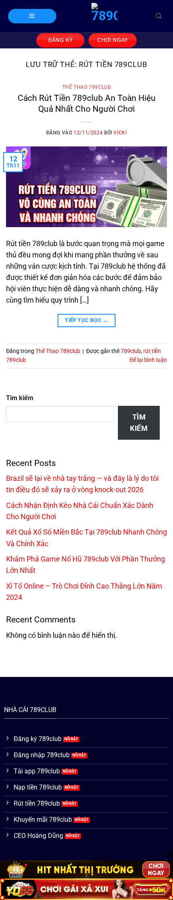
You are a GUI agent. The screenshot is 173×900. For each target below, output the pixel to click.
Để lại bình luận (148, 360)
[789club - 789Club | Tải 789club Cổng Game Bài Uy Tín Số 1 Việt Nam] (104, 16)
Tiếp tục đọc (86, 320)
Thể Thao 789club (86, 87)
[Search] (159, 16)
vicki (120, 133)
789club (131, 351)
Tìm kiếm (19, 398)
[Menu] (32, 16)
